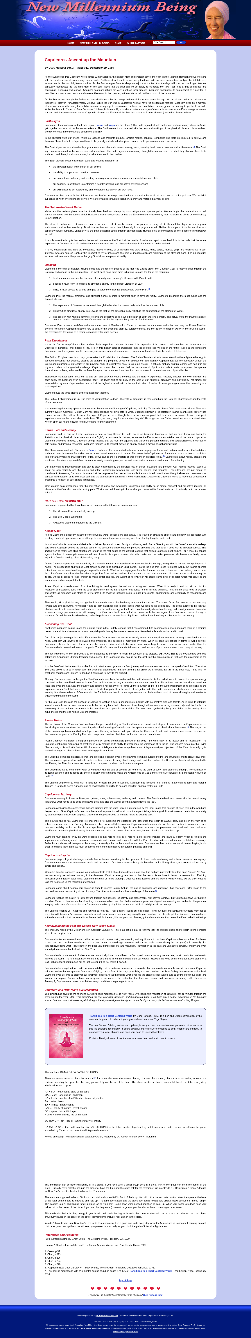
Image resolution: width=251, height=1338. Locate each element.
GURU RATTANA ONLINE (107, 1316)
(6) (156, 891)
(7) (95, 1078)
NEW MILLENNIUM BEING (95, 43)
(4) (188, 727)
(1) (194, 147)
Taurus (99, 125)
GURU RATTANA (136, 43)
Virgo (112, 125)
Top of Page (125, 1280)
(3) (164, 456)
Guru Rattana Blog (152, 1295)
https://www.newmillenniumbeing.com (98, 1328)
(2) (149, 289)
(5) (52, 775)
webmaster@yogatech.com (125, 1331)
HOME (71, 43)
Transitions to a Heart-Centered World (110, 1016)
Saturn (92, 450)
